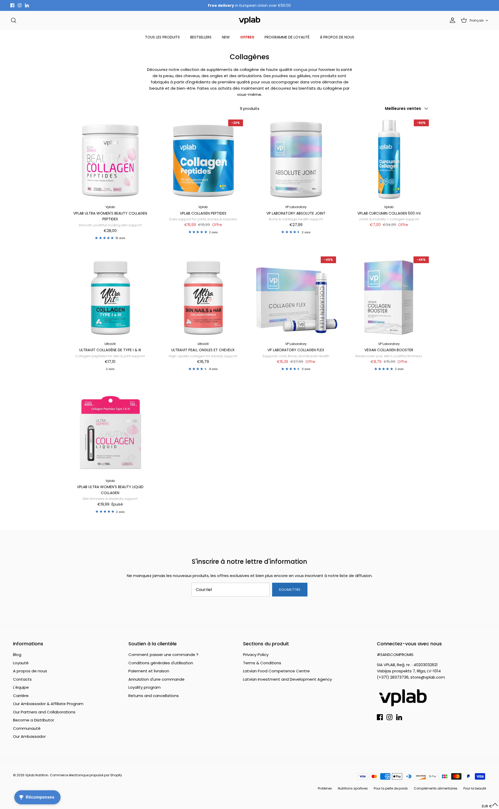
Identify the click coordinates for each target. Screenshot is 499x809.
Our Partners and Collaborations (44, 712)
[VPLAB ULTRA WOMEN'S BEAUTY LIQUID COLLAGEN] (110, 433)
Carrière (21, 695)
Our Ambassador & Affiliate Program (48, 703)
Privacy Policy (255, 654)
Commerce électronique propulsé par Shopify (86, 775)
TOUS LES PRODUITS (162, 37)
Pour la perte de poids (391, 788)
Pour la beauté (474, 788)
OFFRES (247, 37)
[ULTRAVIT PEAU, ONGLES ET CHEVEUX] (203, 296)
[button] (490, 806)
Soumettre (290, 589)
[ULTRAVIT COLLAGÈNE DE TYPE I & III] (110, 296)
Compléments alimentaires (435, 788)
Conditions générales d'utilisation (160, 663)
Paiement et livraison (148, 671)
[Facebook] (12, 5)
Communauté (27, 728)
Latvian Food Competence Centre (276, 671)
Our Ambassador (29, 736)
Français (477, 20)
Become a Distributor (33, 720)
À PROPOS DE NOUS (337, 37)
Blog (17, 654)
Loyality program (144, 687)
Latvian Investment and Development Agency (287, 679)
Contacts (22, 679)
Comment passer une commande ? (163, 654)
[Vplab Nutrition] (249, 20)
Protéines (325, 788)
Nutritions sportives (353, 788)
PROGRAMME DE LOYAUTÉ (287, 37)
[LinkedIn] (27, 5)
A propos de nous (30, 671)
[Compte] (451, 20)
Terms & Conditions (262, 663)
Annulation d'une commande (156, 679)
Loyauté (21, 663)
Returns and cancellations (153, 695)
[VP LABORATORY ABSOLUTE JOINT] (296, 159)
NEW (226, 37)
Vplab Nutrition (36, 775)
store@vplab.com (427, 677)
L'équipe (21, 687)
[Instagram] (20, 5)
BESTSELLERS (201, 37)
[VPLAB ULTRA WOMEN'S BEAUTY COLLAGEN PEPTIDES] (110, 159)
